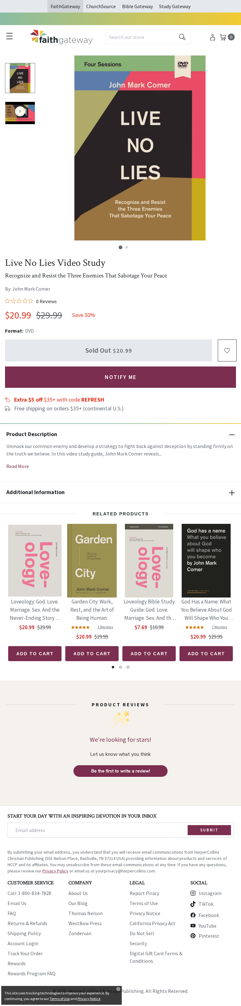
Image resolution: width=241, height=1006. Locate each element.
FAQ (12, 913)
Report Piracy (144, 893)
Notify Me (121, 377)
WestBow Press (85, 923)
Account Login (23, 943)
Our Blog (78, 903)
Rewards (17, 963)
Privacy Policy (55, 871)
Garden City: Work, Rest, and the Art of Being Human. (92, 609)
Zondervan (79, 933)
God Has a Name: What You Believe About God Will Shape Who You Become (206, 610)
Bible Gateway (137, 6)
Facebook (209, 915)
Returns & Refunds (27, 923)
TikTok (206, 904)
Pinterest (209, 936)
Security (138, 943)
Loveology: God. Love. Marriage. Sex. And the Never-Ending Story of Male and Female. (35, 610)
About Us (78, 893)
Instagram (210, 893)
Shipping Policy (24, 933)
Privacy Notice (145, 913)
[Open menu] (9, 36)
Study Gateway (174, 6)
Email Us (17, 903)
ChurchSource (101, 6)
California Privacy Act (152, 923)
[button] (120, 247)
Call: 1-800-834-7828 (29, 893)
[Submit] (182, 37)
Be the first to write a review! (120, 771)
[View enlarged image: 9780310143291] (140, 147)
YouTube (208, 926)
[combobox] (148, 37)
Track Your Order (25, 953)
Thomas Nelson (85, 913)
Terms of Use (144, 903)
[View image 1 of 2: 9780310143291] (20, 78)
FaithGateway (65, 6)
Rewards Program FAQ (32, 973)
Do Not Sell (142, 933)
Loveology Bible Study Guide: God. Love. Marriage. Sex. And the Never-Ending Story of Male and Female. (149, 610)
